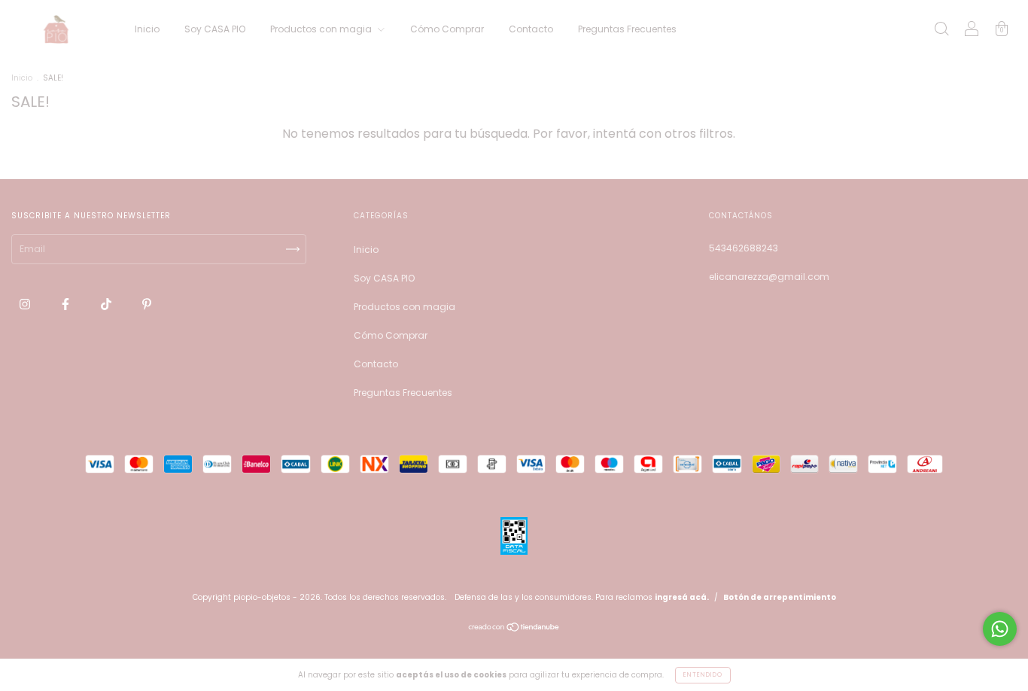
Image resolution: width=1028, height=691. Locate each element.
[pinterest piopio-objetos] (146, 303)
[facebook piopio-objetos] (66, 303)
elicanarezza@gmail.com (769, 276)
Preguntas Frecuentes (627, 29)
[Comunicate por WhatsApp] (1000, 629)
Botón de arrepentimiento (779, 597)
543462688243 (743, 248)
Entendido (702, 675)
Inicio (147, 29)
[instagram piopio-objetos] (26, 303)
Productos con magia (322, 29)
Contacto (531, 29)
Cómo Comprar (447, 29)
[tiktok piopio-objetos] (107, 303)
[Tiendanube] (514, 629)
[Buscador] (941, 30)
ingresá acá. (682, 597)
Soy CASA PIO (214, 29)
